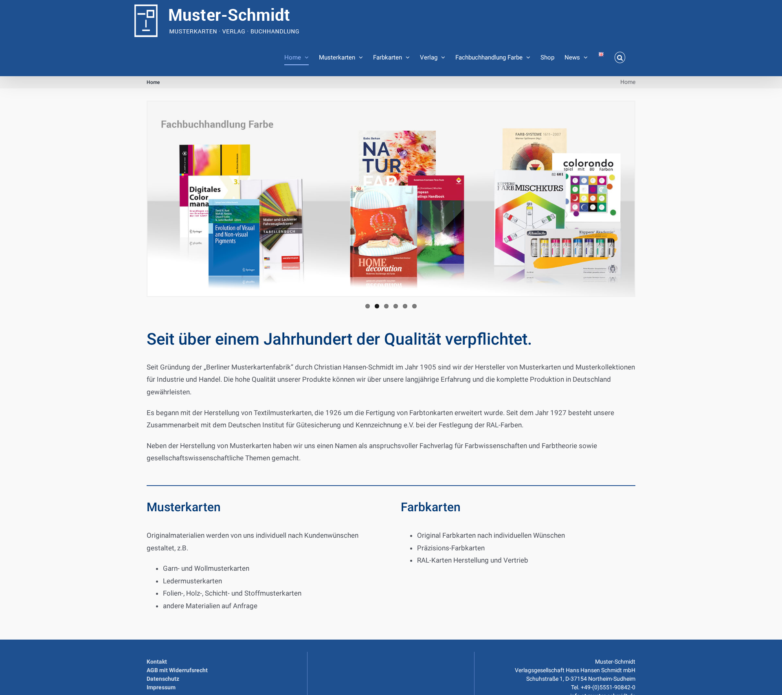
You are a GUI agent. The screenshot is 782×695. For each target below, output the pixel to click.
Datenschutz (163, 678)
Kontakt (157, 661)
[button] (620, 57)
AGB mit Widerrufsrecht (177, 670)
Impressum (161, 687)
